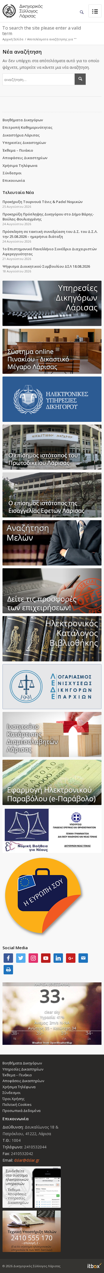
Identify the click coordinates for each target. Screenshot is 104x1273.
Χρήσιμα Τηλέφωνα (19, 165)
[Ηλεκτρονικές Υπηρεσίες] (51, 399)
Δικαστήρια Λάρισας (21, 135)
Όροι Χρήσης (13, 1098)
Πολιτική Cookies (17, 1104)
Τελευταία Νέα (18, 192)
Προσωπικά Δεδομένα (21, 1110)
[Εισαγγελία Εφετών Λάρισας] (51, 494)
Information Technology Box (95, 1265)
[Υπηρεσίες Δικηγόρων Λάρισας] (51, 303)
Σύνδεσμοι (12, 172)
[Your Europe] (51, 351)
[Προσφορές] (51, 590)
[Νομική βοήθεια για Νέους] (51, 830)
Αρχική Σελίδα (12, 39)
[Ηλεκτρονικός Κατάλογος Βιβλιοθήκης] (51, 638)
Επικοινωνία (13, 180)
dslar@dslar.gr (26, 1160)
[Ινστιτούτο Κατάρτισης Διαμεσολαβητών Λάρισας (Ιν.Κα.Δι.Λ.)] (51, 734)
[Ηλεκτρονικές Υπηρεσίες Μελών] (51, 1187)
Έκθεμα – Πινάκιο (17, 150)
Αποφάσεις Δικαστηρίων (24, 157)
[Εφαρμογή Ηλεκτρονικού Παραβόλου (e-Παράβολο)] (51, 782)
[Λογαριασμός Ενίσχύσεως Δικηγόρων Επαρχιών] (51, 686)
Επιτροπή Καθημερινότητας (27, 127)
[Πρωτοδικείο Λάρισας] (51, 447)
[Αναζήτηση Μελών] (51, 542)
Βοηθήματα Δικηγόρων (22, 119)
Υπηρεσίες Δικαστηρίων (24, 142)
